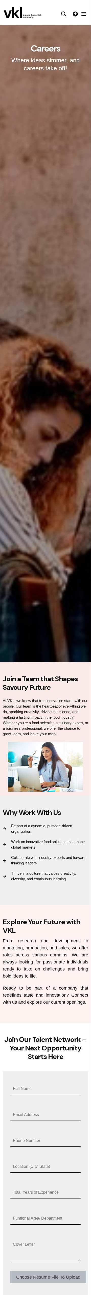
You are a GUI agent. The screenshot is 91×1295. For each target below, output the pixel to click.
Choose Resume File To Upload (48, 1277)
